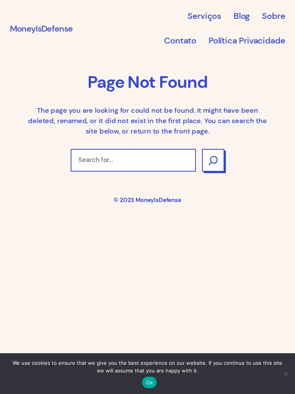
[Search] (213, 160)
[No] (285, 373)
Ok (149, 382)
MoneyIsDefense (41, 28)
